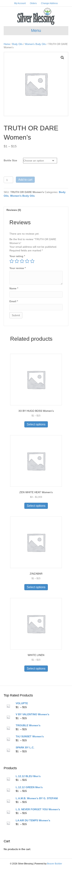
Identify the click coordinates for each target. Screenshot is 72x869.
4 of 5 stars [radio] (27, 261)
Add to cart (25, 179)
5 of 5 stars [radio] (32, 261)
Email (13, 301)
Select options (36, 424)
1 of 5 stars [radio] (11, 261)
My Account (20, 3)
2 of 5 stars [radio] (17, 261)
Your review (17, 268)
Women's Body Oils (35, 44)
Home (7, 44)
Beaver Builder (54, 863)
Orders (33, 3)
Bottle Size (10, 160)
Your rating (17, 256)
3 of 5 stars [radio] (22, 261)
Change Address (49, 3)
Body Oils (17, 44)
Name (13, 288)
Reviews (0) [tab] (13, 209)
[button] (62, 57)
